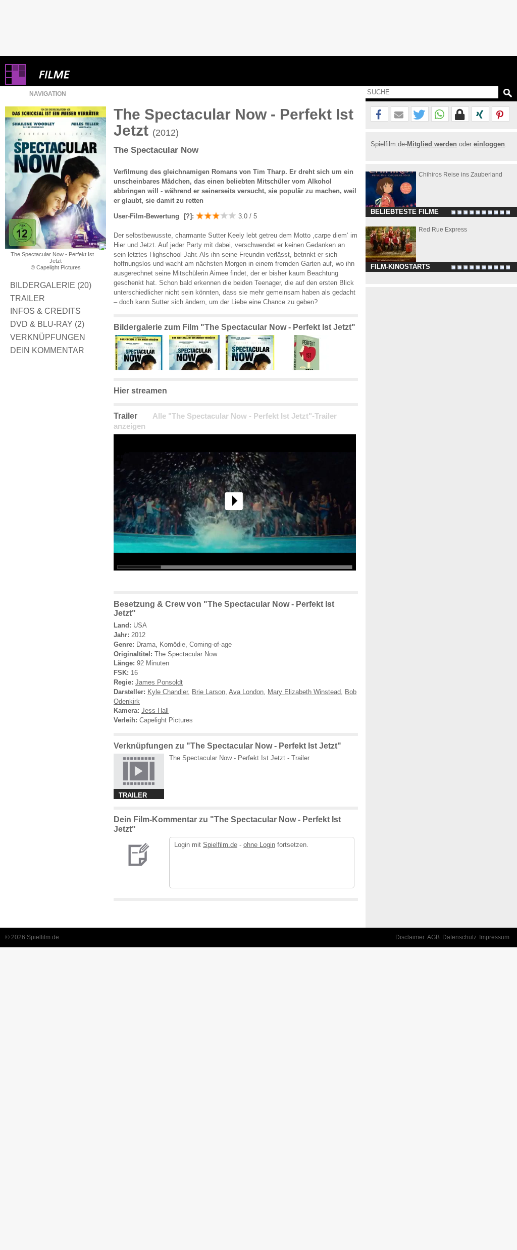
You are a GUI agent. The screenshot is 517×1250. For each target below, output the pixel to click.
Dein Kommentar (47, 350)
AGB (433, 937)
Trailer (27, 298)
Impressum (494, 937)
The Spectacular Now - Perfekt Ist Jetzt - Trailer (239, 758)
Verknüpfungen (47, 337)
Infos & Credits (45, 310)
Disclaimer (410, 937)
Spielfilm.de (220, 844)
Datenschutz (459, 937)
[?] (187, 216)
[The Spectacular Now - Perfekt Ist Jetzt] (235, 578)
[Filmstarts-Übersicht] (91, 74)
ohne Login (259, 844)
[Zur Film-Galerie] (141, 368)
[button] (379, 114)
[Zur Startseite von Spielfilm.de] (15, 82)
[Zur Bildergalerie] (102, 246)
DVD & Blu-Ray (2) (47, 323)
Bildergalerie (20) (50, 285)
